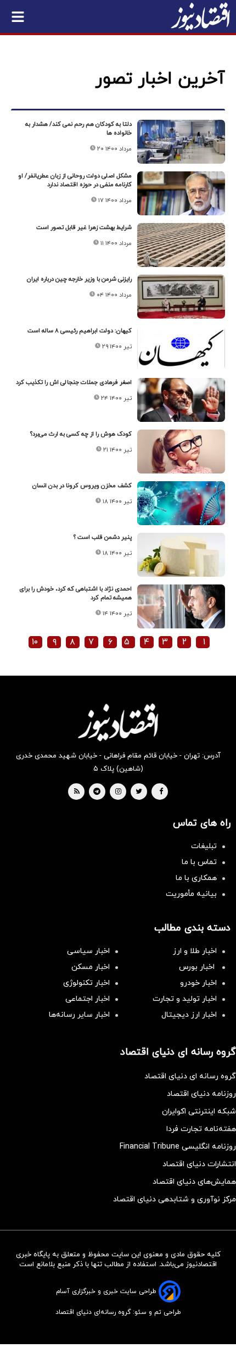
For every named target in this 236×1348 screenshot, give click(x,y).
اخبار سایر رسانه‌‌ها (79, 1015)
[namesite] (200, 16)
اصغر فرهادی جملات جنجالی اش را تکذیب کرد (74, 382)
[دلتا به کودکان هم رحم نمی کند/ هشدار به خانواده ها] (181, 142)
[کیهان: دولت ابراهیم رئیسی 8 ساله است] (181, 348)
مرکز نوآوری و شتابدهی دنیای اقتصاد (174, 1199)
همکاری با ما (196, 878)
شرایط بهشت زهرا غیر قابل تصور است (84, 227)
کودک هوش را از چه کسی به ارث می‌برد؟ (81, 434)
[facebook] (161, 792)
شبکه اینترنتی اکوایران (199, 1111)
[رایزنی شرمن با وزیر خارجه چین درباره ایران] (181, 297)
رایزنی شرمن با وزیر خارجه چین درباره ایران (79, 279)
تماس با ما (199, 862)
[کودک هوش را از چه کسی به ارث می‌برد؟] (181, 452)
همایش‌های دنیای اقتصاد (194, 1182)
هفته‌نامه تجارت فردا (201, 1129)
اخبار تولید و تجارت (185, 999)
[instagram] (118, 792)
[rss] (77, 792)
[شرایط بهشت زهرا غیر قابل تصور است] (181, 245)
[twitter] (139, 792)
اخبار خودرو (198, 983)
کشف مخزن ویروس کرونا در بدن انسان (82, 485)
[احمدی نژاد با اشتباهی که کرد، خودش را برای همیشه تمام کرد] (181, 606)
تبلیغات (204, 846)
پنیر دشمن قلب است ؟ (103, 537)
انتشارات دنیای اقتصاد (199, 1164)
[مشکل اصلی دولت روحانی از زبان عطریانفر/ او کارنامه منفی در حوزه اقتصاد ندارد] (181, 193)
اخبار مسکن (90, 967)
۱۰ (35, 642)
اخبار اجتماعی (87, 999)
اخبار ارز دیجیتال (189, 1015)
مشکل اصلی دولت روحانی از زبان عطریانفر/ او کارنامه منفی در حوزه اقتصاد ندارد (75, 180)
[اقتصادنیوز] (118, 722)
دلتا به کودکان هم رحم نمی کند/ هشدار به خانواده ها (78, 128)
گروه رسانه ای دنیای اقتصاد (190, 1076)
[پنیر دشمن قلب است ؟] (181, 555)
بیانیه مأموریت (191, 894)
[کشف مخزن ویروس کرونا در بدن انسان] (181, 503)
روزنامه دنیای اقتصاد (201, 1094)
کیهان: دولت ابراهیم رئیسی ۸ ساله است (79, 330)
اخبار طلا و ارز (195, 951)
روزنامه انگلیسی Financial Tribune (178, 1146)
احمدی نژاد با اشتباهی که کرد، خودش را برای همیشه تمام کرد (75, 593)
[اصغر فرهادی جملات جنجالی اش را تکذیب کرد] (181, 400)
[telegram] (96, 792)
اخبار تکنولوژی (86, 983)
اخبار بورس (198, 967)
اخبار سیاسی (88, 951)
